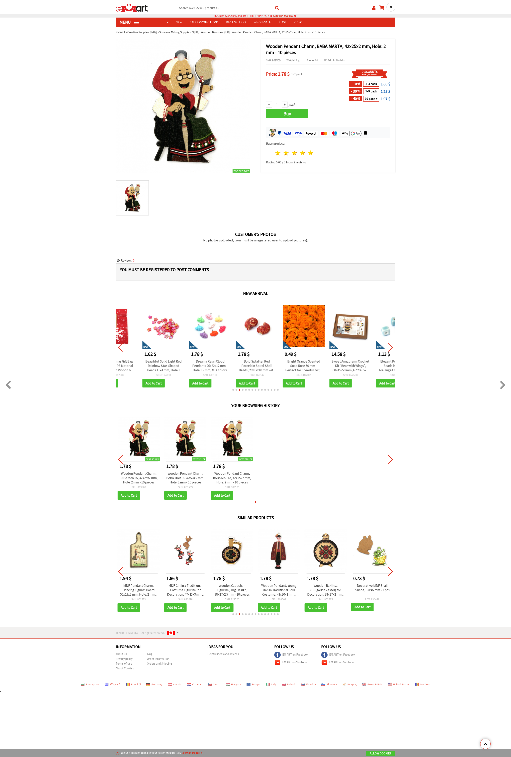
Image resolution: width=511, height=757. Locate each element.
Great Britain (374, 684)
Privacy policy (124, 659)
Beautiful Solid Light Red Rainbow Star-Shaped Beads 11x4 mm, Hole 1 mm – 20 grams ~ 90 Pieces (138, 365)
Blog (282, 22)
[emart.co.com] (132, 7)
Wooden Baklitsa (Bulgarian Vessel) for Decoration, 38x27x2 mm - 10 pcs (325, 590)
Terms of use (124, 663)
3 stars (294, 153)
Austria (177, 684)
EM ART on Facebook (295, 654)
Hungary (236, 684)
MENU (126, 22)
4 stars (302, 153)
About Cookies (125, 668)
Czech (216, 684)
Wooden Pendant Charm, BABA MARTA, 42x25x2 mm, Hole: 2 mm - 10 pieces (139, 477)
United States (401, 684)
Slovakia (311, 684)
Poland (291, 684)
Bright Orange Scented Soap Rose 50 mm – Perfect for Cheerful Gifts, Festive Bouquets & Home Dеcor (279, 365)
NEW (179, 22)
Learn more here (191, 753)
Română (136, 684)
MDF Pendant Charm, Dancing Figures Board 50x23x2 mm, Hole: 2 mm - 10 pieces (138, 590)
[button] (233, 390)
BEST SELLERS (236, 22)
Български (92, 684)
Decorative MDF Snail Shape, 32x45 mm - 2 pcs (372, 587)
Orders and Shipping (159, 663)
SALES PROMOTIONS (204, 22)
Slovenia (332, 684)
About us (121, 654)
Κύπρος (352, 684)
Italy (273, 684)
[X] (117, 753)
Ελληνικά (115, 684)
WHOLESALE (262, 22)
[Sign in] (373, 8)
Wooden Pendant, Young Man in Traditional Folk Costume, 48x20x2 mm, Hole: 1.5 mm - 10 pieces (278, 590)
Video (298, 22)
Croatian (197, 684)
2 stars (286, 153)
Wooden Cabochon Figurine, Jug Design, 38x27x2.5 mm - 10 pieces (232, 590)
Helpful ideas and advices (223, 654)
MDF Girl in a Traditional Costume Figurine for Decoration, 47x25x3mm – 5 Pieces (185, 590)
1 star (278, 153)
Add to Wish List (337, 60)
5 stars (311, 153)
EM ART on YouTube (294, 662)
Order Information (158, 659)
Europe (256, 684)
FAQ (149, 654)
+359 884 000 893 (283, 15)
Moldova (425, 684)
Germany (157, 684)
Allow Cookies (380, 753)
